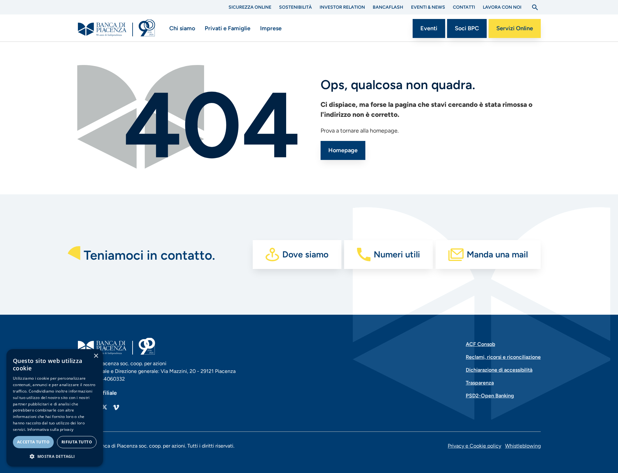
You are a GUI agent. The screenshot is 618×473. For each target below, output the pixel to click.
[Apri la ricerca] (535, 7)
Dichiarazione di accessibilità (499, 370)
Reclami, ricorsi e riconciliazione (503, 357)
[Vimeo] (116, 407)
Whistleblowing (523, 446)
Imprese (271, 28)
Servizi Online (514, 28)
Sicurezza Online (250, 7)
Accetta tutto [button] (33, 442)
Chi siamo (182, 28)
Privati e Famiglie (227, 28)
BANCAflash (388, 7)
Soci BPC (467, 28)
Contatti (464, 7)
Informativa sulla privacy (50, 429)
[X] (104, 407)
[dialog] (54, 408)
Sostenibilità (295, 7)
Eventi (428, 28)
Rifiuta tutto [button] (76, 442)
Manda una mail (497, 254)
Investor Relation (342, 7)
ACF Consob (480, 344)
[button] (55, 456)
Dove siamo (305, 254)
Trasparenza (480, 383)
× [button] (95, 356)
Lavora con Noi (502, 7)
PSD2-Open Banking (490, 396)
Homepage (343, 150)
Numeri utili (397, 254)
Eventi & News (428, 7)
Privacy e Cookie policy (474, 446)
